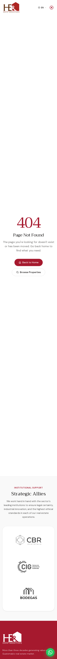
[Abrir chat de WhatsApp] (50, 652)
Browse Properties (30, 272)
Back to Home (30, 262)
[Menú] (51, 8)
